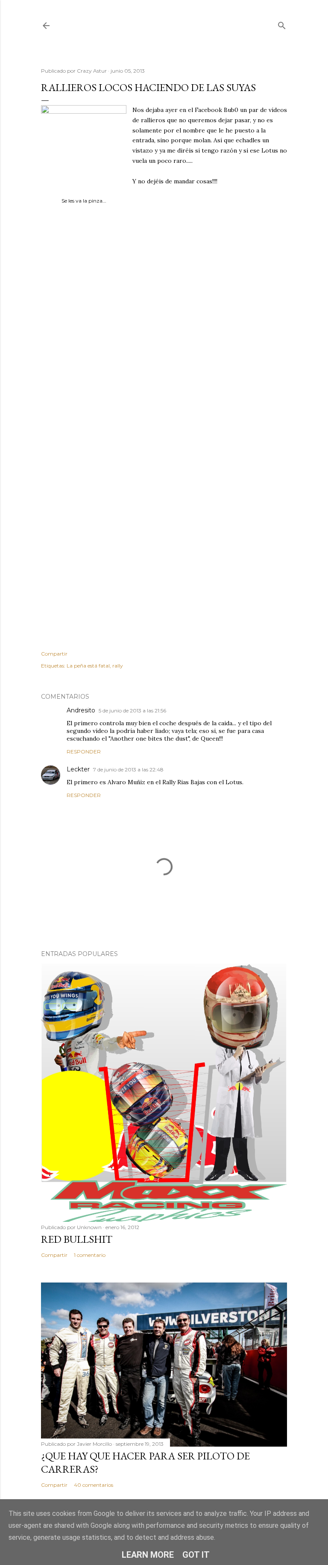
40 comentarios (93, 1485)
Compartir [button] (54, 653)
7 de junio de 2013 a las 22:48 (128, 769)
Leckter (78, 769)
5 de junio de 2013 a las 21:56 (132, 710)
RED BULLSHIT (76, 1239)
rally (117, 665)
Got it (196, 1555)
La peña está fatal (88, 665)
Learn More (148, 1555)
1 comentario (89, 1255)
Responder (84, 751)
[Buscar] (282, 23)
